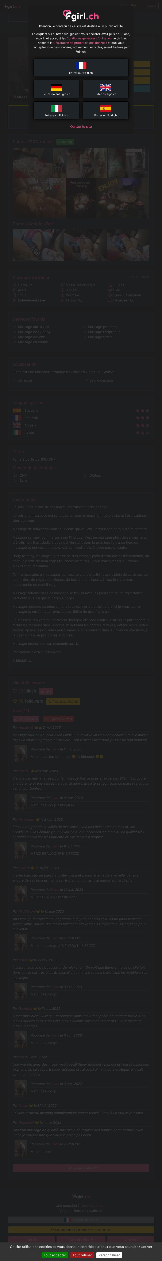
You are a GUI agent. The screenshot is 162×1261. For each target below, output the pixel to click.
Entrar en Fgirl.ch (105, 115)
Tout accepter (55, 1255)
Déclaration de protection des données (80, 42)
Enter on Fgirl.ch (105, 94)
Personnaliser (109, 1255)
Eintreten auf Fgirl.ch (56, 94)
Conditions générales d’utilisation (89, 38)
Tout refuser (82, 1255)
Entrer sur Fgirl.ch (81, 72)
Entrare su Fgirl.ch (57, 115)
